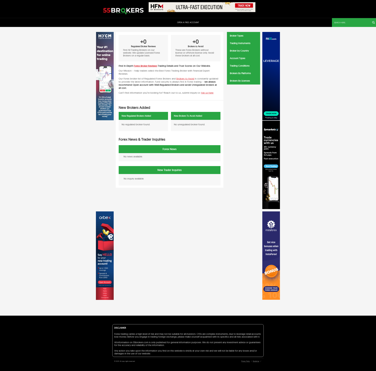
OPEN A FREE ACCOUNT (188, 22)
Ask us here (207, 92)
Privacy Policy (245, 361)
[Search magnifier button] (373, 22)
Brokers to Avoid (185, 78)
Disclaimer (256, 361)
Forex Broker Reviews (145, 65)
